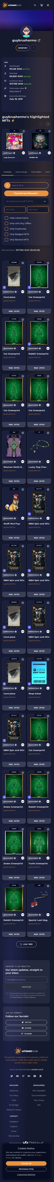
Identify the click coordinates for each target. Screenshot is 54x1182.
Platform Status (14, 1110)
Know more (14, 91)
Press (13, 1131)
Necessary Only (26, 1169)
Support (14, 1126)
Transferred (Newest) (25, 193)
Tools (14, 1100)
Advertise (14, 1090)
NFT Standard (39, 1090)
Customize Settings (26, 1174)
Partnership (14, 1136)
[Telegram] (23, 1076)
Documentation (39, 1095)
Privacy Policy (16, 997)
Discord (28, 1028)
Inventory (22, 48)
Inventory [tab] (7, 172)
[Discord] (17, 1076)
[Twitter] (11, 1076)
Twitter (28, 1022)
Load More (28, 944)
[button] (34, 48)
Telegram (28, 1034)
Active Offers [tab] (36, 172)
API (38, 1105)
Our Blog (14, 1095)
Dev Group (39, 1100)
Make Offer (14, 311)
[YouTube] (34, 1076)
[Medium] (29, 1076)
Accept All (26, 1163)
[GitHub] (40, 1076)
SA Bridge (13, 1105)
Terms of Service (30, 997)
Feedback (13, 1121)
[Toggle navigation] (48, 5)
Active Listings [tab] (21, 172)
